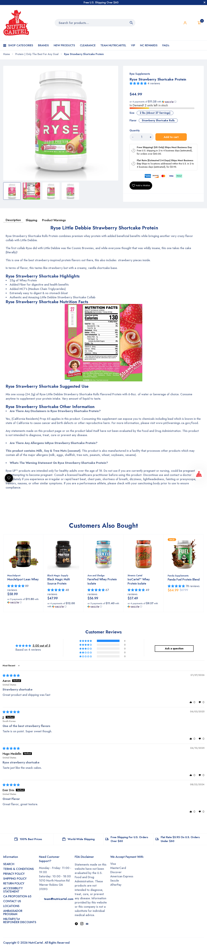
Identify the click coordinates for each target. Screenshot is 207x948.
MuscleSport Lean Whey (23, 579)
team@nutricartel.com (58, 899)
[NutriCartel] (16, 23)
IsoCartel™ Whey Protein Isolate (139, 581)
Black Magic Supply (57, 575)
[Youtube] (87, 924)
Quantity (135, 130)
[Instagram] (81, 924)
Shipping (31, 220)
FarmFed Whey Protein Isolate (102, 581)
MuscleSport (13, 575)
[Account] (185, 22)
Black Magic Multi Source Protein (58, 581)
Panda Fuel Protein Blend (184, 579)
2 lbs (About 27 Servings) (155, 113)
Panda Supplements (178, 575)
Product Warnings (54, 220)
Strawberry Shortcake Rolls (158, 120)
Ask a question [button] (174, 648)
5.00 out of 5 (41, 646)
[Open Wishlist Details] (192, 22)
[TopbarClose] (204, 2)
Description (13, 220)
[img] (11, 675)
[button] (138, 83)
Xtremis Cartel (135, 575)
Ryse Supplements (140, 74)
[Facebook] (76, 924)
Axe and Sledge (95, 575)
